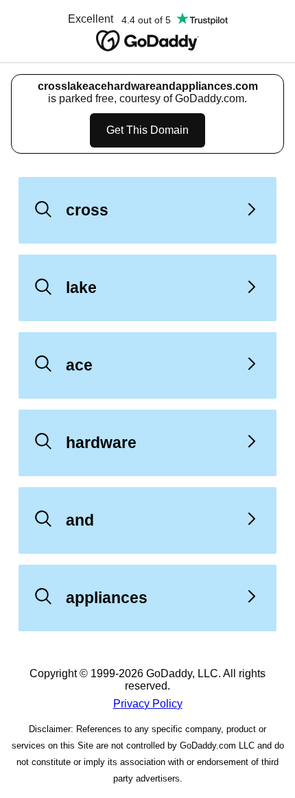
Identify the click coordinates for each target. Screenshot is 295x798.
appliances (107, 598)
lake (81, 287)
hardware (101, 442)
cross (87, 210)
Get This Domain (147, 130)
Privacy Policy (147, 703)
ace (79, 365)
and (80, 520)
